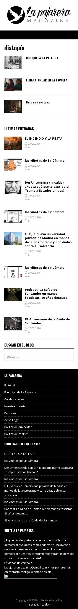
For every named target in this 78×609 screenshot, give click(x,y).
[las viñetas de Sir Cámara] (13, 169)
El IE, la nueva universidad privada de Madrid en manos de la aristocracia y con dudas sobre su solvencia (48, 240)
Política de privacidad (18, 427)
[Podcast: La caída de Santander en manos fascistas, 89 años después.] (13, 298)
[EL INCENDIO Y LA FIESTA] (13, 147)
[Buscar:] (39, 356)
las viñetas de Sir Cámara (45, 160)
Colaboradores (14, 399)
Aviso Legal (11, 420)
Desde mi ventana (38, 102)
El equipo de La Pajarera (20, 392)
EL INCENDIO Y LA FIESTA (43, 138)
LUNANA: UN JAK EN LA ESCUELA (46, 80)
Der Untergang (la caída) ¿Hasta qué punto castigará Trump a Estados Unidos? (47, 186)
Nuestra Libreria (15, 406)
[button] (72, 35)
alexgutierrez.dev (39, 604)
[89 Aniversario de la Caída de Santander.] (13, 328)
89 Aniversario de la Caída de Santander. (47, 321)
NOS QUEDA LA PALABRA (42, 58)
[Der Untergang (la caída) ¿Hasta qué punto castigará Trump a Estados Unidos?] (13, 191)
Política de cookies (16, 434)
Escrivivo (10, 413)
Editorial (9, 385)
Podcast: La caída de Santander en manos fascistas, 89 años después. (46, 293)
